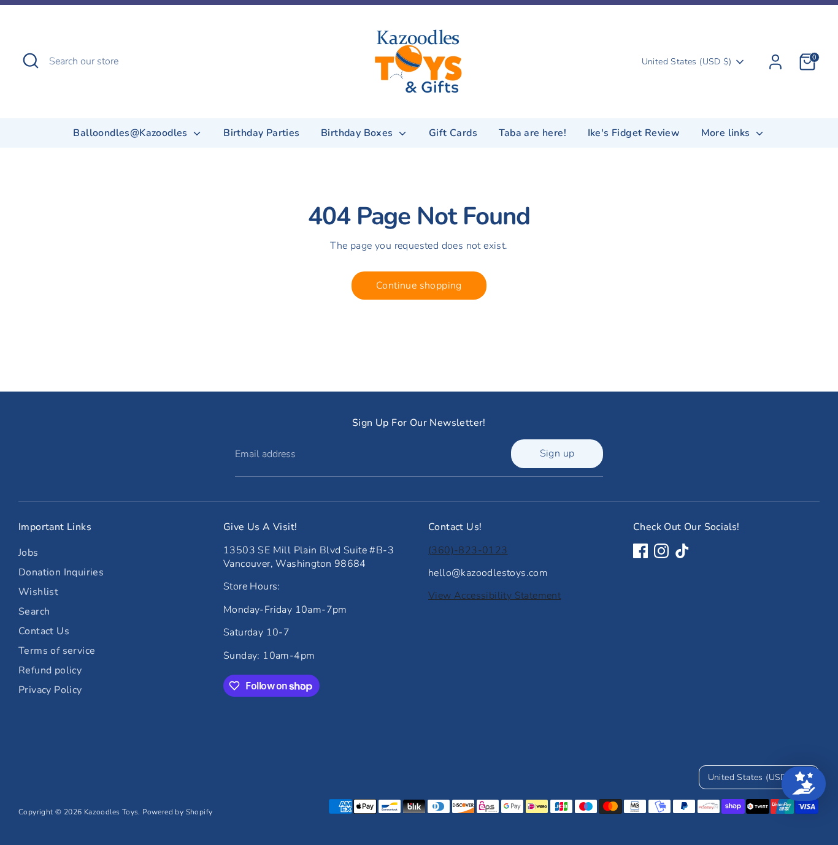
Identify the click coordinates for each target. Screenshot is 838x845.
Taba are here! (533, 133)
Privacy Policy (50, 690)
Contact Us (43, 631)
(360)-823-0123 (468, 550)
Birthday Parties (261, 133)
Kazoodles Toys (111, 812)
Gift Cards (453, 133)
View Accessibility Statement (494, 595)
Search (34, 611)
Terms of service (56, 650)
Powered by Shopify (177, 812)
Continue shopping (419, 285)
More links (727, 133)
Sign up (557, 453)
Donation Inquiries (61, 572)
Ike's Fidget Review (634, 133)
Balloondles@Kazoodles (131, 133)
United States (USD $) (686, 61)
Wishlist (38, 592)
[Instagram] (661, 551)
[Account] (775, 62)
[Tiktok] (682, 551)
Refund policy (50, 670)
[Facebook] (640, 551)
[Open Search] (30, 60)
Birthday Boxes (358, 133)
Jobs (28, 552)
